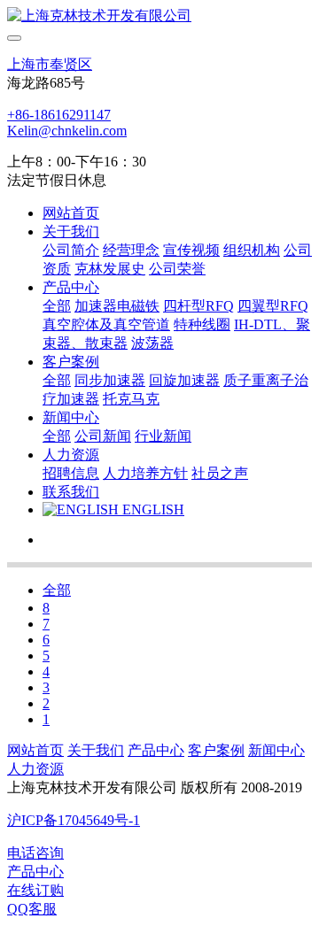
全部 (57, 305)
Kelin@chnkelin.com (67, 130)
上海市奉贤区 (49, 64)
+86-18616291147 (59, 114)
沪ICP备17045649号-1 (73, 820)
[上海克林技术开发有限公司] (159, 16)
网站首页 (71, 212)
